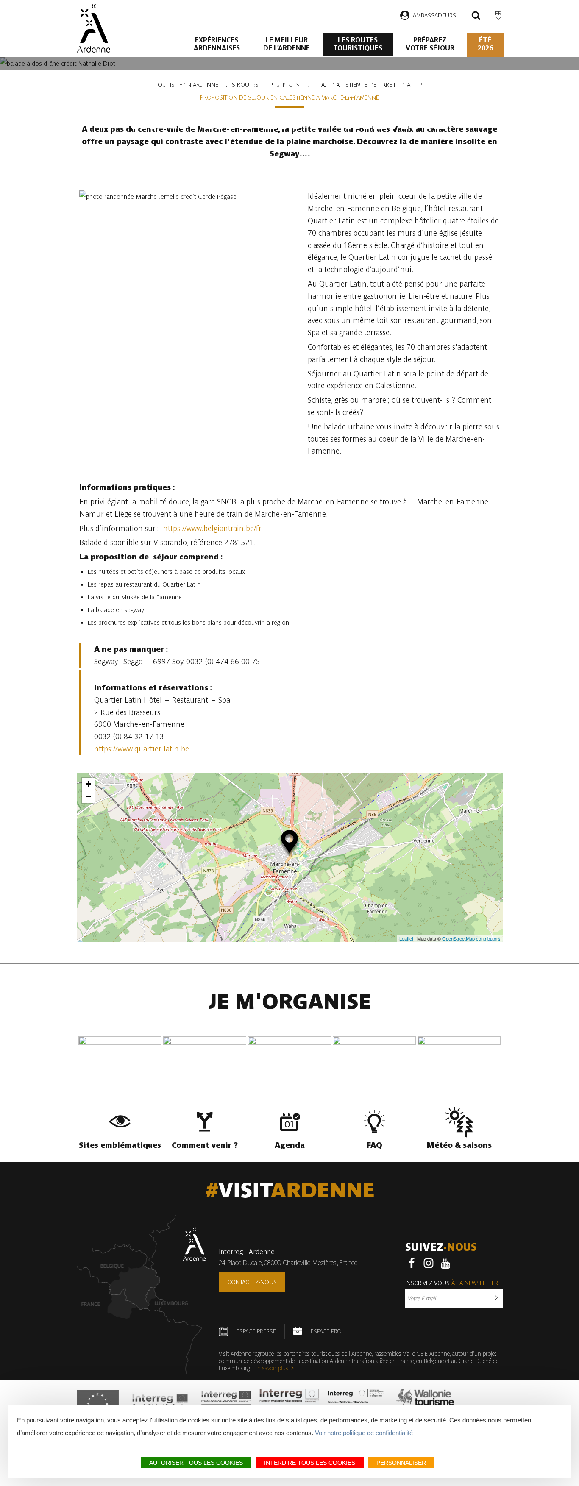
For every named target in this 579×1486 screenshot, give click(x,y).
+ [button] (88, 784)
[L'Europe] (98, 1404)
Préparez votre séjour (430, 44)
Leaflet (406, 938)
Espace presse (256, 1331)
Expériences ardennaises (217, 44)
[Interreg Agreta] (160, 1404)
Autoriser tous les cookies (196, 1462)
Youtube (445, 1263)
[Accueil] (93, 28)
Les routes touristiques (357, 44)
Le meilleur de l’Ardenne (286, 44)
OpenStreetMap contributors (471, 938)
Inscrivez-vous (451, 1283)
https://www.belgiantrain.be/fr (211, 528)
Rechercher (476, 16)
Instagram (428, 1263)
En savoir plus (271, 1368)
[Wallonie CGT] (425, 1404)
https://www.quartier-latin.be (141, 748)
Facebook (411, 1263)
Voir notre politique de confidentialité (364, 1432)
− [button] (88, 796)
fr (498, 13)
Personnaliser (401, 1462)
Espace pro (326, 1331)
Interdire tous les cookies (309, 1462)
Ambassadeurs (434, 15)
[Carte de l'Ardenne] (141, 1294)
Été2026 (485, 44)
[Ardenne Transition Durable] (358, 1404)
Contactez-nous (252, 1282)
